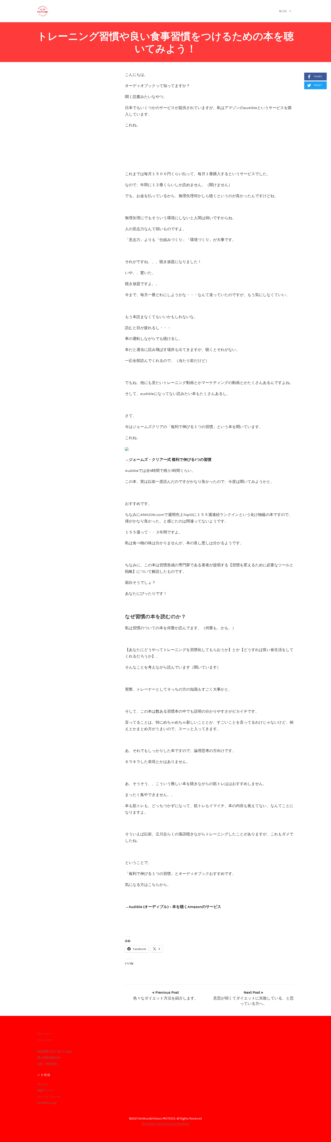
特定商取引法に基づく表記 (54, 1051)
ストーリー (44, 1033)
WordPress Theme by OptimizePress (165, 1123)
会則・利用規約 (47, 1064)
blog (283, 11)
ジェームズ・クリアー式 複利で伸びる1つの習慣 (170, 459)
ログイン (43, 1084)
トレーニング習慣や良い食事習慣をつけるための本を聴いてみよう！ (165, 42)
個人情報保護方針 (49, 1057)
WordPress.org (46, 1102)
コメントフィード (49, 1096)
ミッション (44, 1040)
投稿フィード (46, 1090)
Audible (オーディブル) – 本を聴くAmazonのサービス (175, 906)
